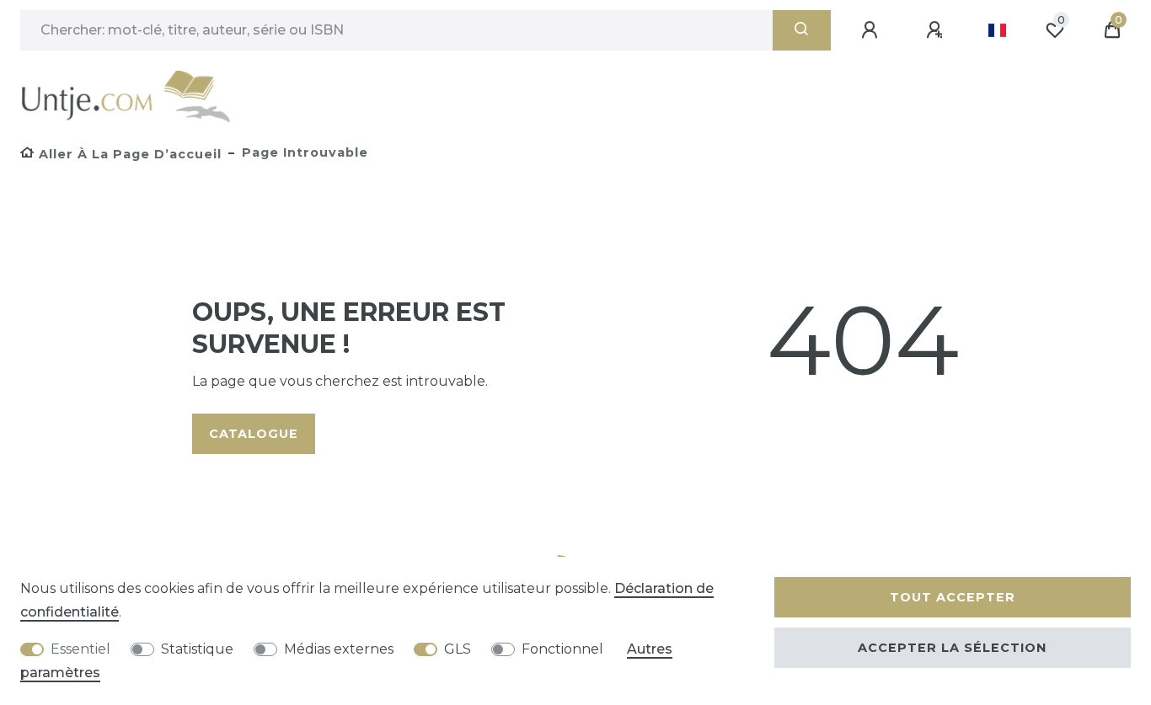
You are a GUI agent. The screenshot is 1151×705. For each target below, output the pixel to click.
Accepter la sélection (952, 647)
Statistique (197, 649)
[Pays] (997, 30)
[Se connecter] (872, 30)
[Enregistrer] (937, 30)
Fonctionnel (562, 649)
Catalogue (253, 433)
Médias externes (338, 649)
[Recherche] (802, 30)
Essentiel (80, 649)
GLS (457, 649)
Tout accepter (952, 597)
